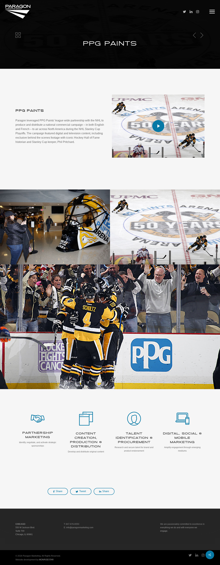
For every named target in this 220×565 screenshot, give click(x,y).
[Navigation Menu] (212, 11)
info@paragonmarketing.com (79, 527)
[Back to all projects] (18, 35)
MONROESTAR (46, 559)
